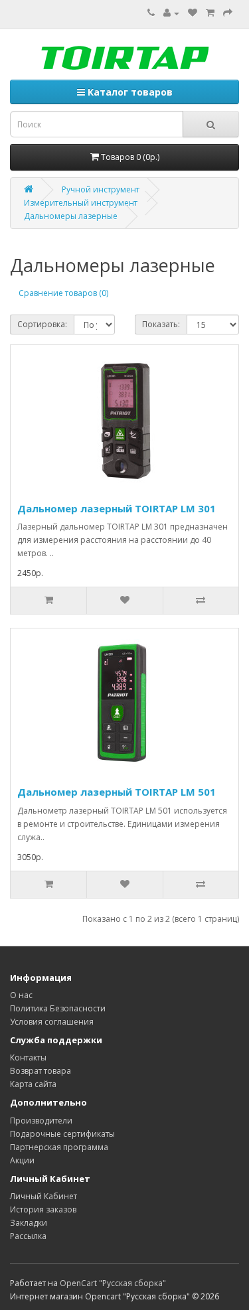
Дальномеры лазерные (71, 216)
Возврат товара (40, 1070)
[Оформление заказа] (227, 13)
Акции (22, 1160)
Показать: (161, 324)
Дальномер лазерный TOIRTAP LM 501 (116, 791)
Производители (41, 1120)
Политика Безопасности (58, 1008)
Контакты (28, 1057)
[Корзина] (210, 13)
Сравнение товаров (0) (63, 293)
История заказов (43, 1209)
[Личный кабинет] (171, 13)
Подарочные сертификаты (62, 1133)
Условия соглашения (52, 1021)
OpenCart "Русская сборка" (113, 1283)
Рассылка (28, 1236)
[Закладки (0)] (192, 13)
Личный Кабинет (43, 1196)
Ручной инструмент (100, 189)
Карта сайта (33, 1084)
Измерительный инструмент (80, 202)
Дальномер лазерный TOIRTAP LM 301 (116, 508)
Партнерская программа (59, 1147)
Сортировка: (42, 324)
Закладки (28, 1222)
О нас (21, 995)
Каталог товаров (129, 92)
